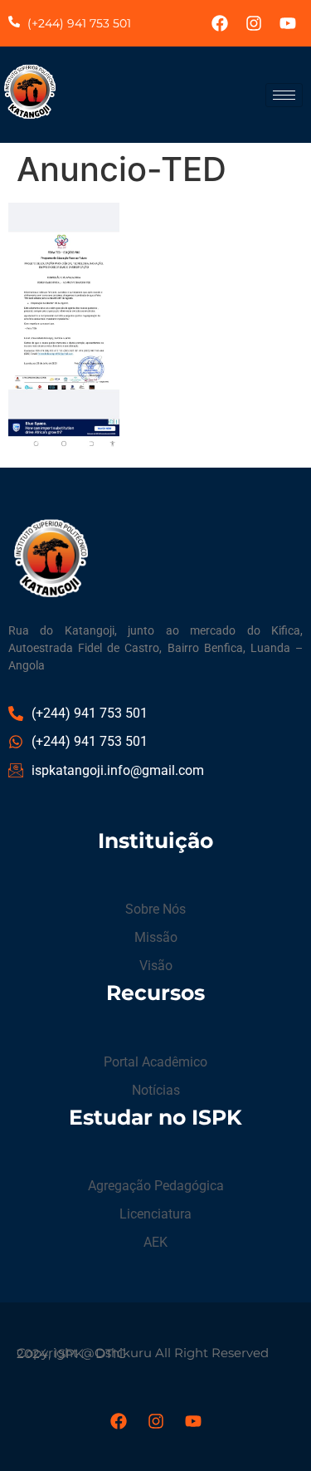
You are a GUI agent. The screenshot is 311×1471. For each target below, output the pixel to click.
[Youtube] (288, 23)
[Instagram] (254, 23)
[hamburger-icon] (284, 95)
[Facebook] (220, 23)
